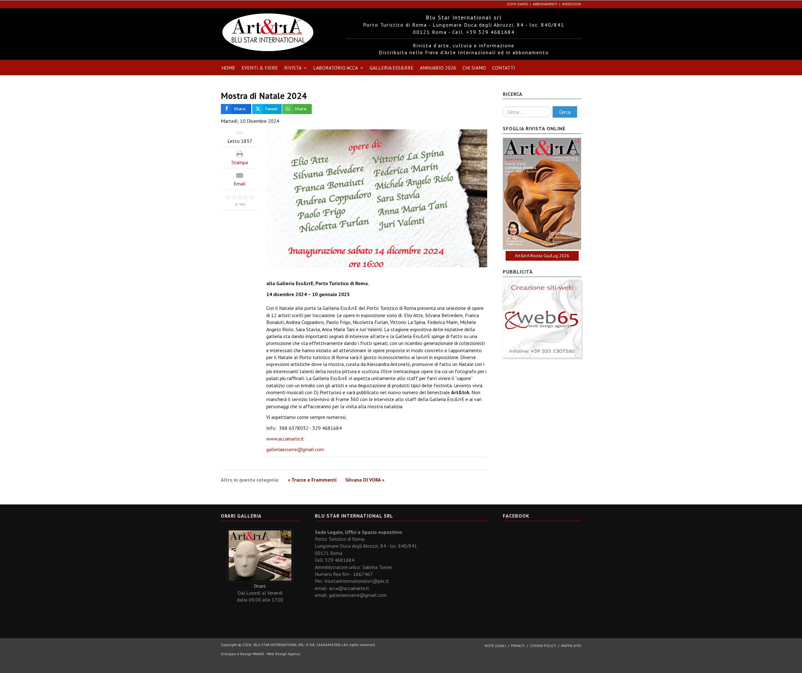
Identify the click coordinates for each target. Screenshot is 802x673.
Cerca (564, 112)
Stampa (240, 162)
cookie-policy (543, 645)
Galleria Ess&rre (392, 68)
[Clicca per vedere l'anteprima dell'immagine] (376, 198)
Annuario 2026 (438, 68)
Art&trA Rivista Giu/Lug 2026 (542, 255)
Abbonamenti (545, 4)
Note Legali (495, 645)
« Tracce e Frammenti (312, 480)
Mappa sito (571, 645)
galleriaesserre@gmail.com (295, 449)
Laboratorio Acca (335, 68)
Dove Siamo (517, 4)
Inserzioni (571, 4)
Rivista (292, 68)
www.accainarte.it (285, 439)
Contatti (503, 68)
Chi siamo (474, 68)
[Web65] (542, 318)
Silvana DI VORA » (364, 480)
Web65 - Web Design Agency (276, 653)
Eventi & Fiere (260, 68)
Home (228, 68)
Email (240, 183)
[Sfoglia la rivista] (542, 193)
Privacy (518, 645)
